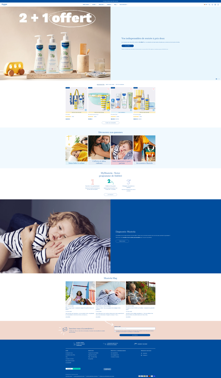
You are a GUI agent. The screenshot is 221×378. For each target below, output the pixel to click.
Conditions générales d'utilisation (92, 376)
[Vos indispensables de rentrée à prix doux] (55, 43)
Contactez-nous (69, 352)
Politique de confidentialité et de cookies (107, 376)
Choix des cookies (69, 376)
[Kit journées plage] (144, 100)
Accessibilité (68, 362)
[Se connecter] (215, 4)
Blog (115, 4)
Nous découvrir (123, 4)
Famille (93, 4)
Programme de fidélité (93, 352)
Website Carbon (76, 368)
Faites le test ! (122, 241)
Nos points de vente (70, 360)
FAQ (66, 356)
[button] (209, 4)
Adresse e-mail (117, 326)
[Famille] (96, 4)
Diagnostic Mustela (92, 354)
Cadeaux (109, 4)
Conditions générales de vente (79, 376)
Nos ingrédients (114, 352)
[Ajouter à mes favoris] (86, 89)
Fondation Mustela (115, 356)
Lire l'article (68, 316)
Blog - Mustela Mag (92, 356)
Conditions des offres (70, 354)
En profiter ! (127, 45)
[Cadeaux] (112, 4)
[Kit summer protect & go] (99, 100)
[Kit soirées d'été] (122, 100)
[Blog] (117, 4)
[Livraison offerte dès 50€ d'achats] (110, 1)
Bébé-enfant (86, 4)
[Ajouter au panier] (86, 110)
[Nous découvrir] (127, 4)
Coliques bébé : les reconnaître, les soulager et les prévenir (108, 308)
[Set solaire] (77, 100)
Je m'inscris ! (110, 194)
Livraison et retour (70, 358)
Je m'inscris (135, 335)
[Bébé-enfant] (90, 4)
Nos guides (90, 358)
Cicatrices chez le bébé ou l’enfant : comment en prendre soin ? (140, 308)
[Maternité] (104, 4)
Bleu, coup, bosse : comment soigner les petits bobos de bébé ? (80, 308)
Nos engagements (115, 354)
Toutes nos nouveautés (110, 122)
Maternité (101, 4)
